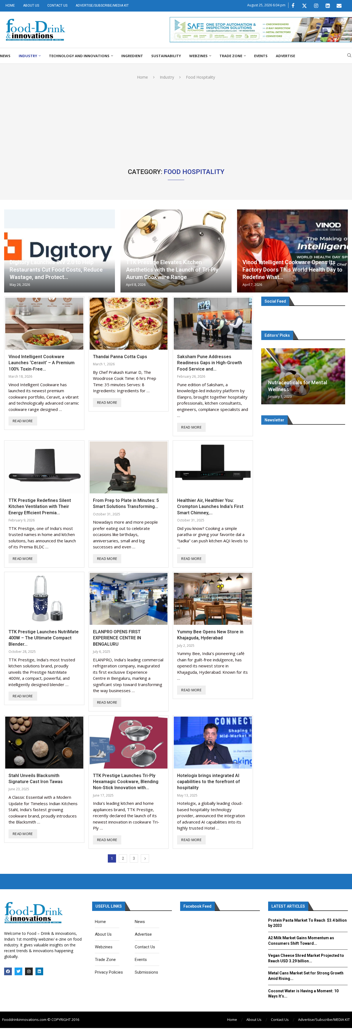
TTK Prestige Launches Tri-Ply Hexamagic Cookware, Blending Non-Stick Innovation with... (125, 782)
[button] (266, 376)
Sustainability (166, 55)
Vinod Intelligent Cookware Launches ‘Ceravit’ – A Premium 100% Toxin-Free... (42, 363)
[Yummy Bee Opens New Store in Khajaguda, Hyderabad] (213, 599)
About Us (31, 5)
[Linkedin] (327, 5)
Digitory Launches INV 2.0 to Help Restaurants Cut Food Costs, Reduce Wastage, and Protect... (56, 269)
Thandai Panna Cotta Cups (120, 356)
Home (10, 5)
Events (261, 55)
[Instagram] (316, 5)
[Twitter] (304, 5)
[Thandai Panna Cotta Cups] (129, 324)
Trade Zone (230, 55)
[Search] (349, 56)
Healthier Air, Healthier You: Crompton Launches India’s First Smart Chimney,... (210, 506)
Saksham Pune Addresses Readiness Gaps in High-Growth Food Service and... (209, 363)
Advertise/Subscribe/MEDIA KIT (102, 5)
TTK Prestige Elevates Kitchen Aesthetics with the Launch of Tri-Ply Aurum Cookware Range (172, 269)
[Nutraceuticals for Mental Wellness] (303, 376)
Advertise (285, 55)
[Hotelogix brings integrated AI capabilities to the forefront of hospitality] (213, 743)
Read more (23, 420)
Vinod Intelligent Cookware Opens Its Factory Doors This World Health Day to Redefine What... (292, 269)
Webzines (198, 55)
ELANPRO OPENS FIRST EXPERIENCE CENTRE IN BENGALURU (117, 638)
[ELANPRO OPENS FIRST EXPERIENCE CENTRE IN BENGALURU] (129, 599)
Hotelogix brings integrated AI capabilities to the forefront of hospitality (208, 782)
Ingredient (132, 55)
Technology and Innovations (79, 55)
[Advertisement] (176, 121)
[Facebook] (292, 5)
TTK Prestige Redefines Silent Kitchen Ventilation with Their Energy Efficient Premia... (40, 506)
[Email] (339, 5)
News (5, 55)
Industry (28, 55)
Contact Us (57, 5)
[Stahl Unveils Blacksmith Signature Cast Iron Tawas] (44, 743)
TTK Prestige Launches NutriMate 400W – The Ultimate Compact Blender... (44, 638)
